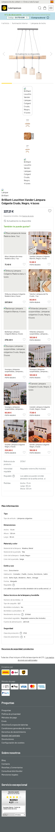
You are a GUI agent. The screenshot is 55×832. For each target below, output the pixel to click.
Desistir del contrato (11, 735)
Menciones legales (10, 774)
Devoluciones (8, 739)
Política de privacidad (11, 714)
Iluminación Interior (20, 23)
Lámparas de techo (38, 23)
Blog (4, 760)
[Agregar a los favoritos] (49, 210)
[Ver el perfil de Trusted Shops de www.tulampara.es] (27, 803)
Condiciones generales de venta (16, 728)
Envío (4, 721)
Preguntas (6, 710)
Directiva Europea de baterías (15, 724)
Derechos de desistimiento (14, 732)
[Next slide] (32, 136)
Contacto (6, 764)
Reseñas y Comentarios (12, 767)
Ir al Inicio (5, 23)
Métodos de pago (9, 717)
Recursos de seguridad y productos (18, 649)
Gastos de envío (28, 216)
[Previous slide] (22, 136)
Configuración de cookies (13, 742)
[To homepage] (11, 8)
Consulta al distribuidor (12, 771)
